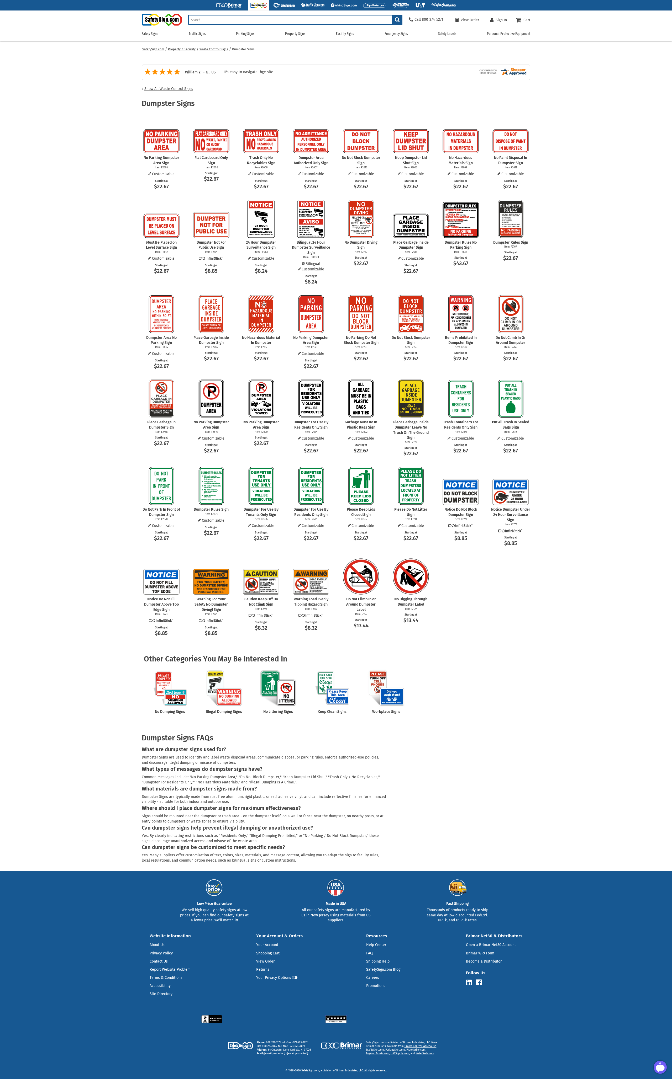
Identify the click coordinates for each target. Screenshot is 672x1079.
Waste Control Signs (214, 49)
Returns (262, 969)
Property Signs (295, 33)
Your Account (267, 945)
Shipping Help (378, 961)
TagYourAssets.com (377, 1053)
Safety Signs (150, 33)
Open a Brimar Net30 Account (491, 945)
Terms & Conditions (166, 977)
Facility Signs (345, 33)
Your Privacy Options (273, 977)
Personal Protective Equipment (508, 33)
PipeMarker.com (416, 1049)
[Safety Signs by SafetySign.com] (162, 25)
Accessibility (160, 986)
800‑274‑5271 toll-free (278, 1042)
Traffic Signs (197, 33)
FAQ (369, 953)
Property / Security (182, 49)
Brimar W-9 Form (480, 953)
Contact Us (159, 961)
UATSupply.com (400, 1053)
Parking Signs (245, 33)
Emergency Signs (396, 33)
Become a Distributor (484, 961)
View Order (265, 961)
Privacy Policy (161, 953)
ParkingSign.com (395, 1049)
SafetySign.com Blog (383, 969)
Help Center (376, 945)
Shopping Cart (268, 953)
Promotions (375, 986)
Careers (372, 977)
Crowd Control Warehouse (420, 1046)
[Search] (397, 20)
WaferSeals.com (425, 1053)
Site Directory (161, 994)
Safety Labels (447, 33)
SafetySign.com (153, 49)
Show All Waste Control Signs (168, 89)
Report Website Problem (170, 969)
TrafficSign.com (375, 1049)
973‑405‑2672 (300, 1042)
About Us (157, 945)
